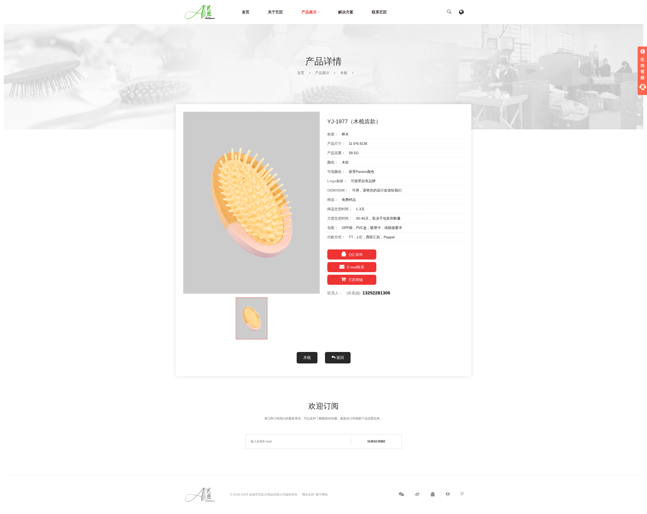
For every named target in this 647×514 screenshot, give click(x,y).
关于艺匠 (275, 12)
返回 (339, 357)
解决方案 (345, 12)
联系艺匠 (379, 12)
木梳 (343, 73)
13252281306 (376, 292)
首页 (245, 12)
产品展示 (309, 12)
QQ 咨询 (355, 254)
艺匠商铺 (356, 280)
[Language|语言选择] (461, 12)
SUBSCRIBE (376, 441)
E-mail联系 (355, 267)
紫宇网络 (322, 494)
